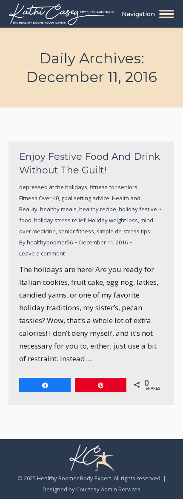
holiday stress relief (60, 220)
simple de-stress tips (123, 231)
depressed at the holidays (53, 187)
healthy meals (58, 209)
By (46, 242)
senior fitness (76, 231)
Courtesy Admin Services (108, 489)
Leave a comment (42, 253)
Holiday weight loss (113, 220)
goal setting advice (85, 198)
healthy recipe (97, 209)
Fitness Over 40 (39, 198)
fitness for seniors (113, 187)
